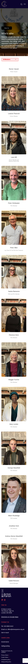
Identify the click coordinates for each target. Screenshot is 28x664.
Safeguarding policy (6, 661)
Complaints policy (5, 659)
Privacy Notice (4, 655)
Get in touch (5, 632)
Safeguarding (5, 646)
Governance (5, 642)
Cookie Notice (4, 657)
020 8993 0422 (8, 626)
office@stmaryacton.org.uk (15, 629)
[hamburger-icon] (24, 4)
